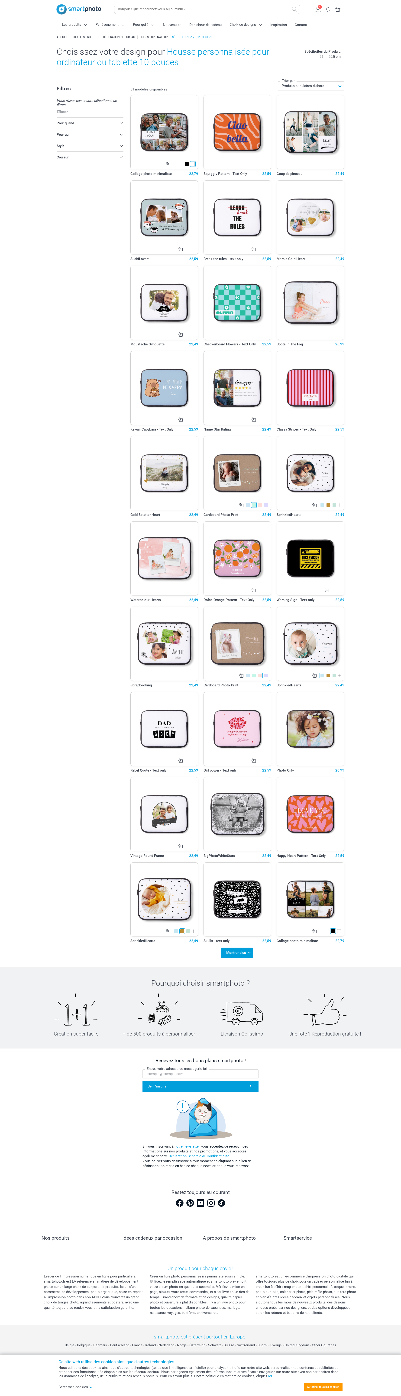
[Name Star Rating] (238, 388)
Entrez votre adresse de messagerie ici (177, 1069)
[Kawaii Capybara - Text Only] (164, 388)
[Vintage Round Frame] (164, 814)
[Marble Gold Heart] (311, 217)
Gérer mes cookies (73, 1387)
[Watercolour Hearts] (164, 558)
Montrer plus (236, 953)
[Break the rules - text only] (238, 217)
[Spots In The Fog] (311, 303)
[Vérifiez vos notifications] (328, 9)
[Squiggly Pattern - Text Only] (238, 132)
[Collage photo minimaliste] (164, 132)
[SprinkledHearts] (311, 473)
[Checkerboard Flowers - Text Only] (238, 303)
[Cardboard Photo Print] (238, 473)
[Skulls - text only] (238, 899)
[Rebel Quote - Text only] (164, 729)
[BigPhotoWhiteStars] (238, 814)
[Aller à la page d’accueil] (78, 9)
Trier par (288, 81)
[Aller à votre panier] (338, 9)
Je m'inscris (157, 1086)
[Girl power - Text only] (238, 729)
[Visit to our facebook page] (179, 1203)
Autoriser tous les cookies (323, 1387)
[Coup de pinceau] (311, 132)
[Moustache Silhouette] (164, 303)
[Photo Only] (311, 729)
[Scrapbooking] (164, 644)
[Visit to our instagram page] (211, 1203)
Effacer (62, 112)
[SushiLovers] (164, 217)
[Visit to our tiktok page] (221, 1203)
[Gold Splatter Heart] (164, 473)
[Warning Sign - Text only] (311, 558)
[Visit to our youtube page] (200, 1203)
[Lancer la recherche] (294, 9)
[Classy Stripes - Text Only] (311, 388)
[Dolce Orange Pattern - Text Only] (238, 558)
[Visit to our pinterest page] (190, 1203)
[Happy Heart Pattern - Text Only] (311, 814)
